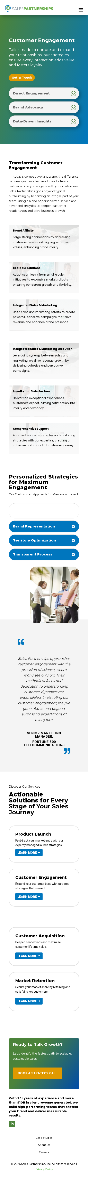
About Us (44, 1145)
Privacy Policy (44, 1169)
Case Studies (44, 1137)
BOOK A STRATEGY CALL (37, 1073)
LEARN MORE (27, 852)
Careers (44, 1152)
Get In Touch (22, 77)
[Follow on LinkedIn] (12, 1124)
